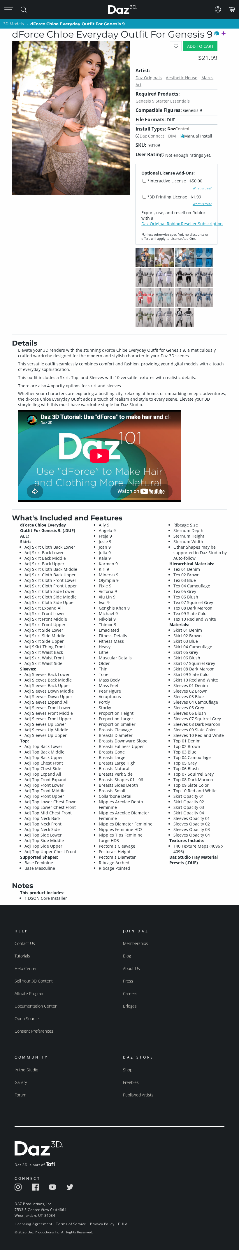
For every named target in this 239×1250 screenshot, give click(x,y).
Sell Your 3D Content (34, 981)
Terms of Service (71, 1223)
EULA (122, 1223)
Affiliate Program (29, 993)
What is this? (202, 188)
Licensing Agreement (33, 1223)
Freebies (131, 1082)
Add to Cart (200, 46)
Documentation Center (36, 1006)
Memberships (135, 943)
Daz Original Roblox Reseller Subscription (182, 223)
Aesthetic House (181, 77)
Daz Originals (149, 77)
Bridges (130, 1006)
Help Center (26, 968)
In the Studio (26, 1070)
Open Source (27, 1018)
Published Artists (138, 1095)
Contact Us (25, 943)
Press (128, 981)
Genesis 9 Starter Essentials (163, 101)
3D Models (13, 24)
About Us (131, 968)
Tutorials (22, 956)
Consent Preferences (34, 1031)
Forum (20, 1095)
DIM (172, 136)
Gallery (21, 1082)
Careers (130, 993)
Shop (127, 1070)
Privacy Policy (102, 1223)
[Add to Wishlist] (176, 46)
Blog (127, 956)
